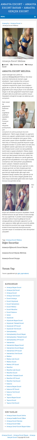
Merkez (9, 356)
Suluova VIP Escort (13, 389)
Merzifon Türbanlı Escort (15, 375)
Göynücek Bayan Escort (15, 320)
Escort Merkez (11, 307)
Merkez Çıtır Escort (13, 359)
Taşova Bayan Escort (14, 397)
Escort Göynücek (12, 301)
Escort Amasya (12, 298)
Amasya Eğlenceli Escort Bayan (15, 247)
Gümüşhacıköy (11, 331)
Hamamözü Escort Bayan (15, 348)
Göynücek (10, 318)
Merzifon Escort (12, 373)
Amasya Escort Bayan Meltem (14, 253)
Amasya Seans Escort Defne (16, 415)
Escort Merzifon (12, 309)
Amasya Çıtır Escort (13, 290)
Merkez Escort (11, 362)
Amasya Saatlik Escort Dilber (16, 418)
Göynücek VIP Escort (14, 326)
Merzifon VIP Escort (13, 378)
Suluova (9, 384)
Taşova (9, 395)
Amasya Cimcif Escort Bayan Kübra (18, 426)
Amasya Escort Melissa (14, 240)
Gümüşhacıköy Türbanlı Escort (17, 337)
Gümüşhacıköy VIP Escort (15, 340)
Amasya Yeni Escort (13, 296)
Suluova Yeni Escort (13, 392)
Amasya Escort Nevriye (14, 421)
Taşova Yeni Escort (13, 403)
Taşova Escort (11, 400)
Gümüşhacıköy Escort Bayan (16, 334)
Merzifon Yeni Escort (13, 381)
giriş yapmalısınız (23, 273)
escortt (6, 64)
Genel (9, 315)
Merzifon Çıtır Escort (13, 370)
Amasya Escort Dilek (13, 424)
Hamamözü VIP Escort (14, 351)
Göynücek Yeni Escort (14, 329)
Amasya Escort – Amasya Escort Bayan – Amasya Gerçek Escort (18, 7)
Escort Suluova (12, 312)
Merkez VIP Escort (13, 364)
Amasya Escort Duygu (11, 258)
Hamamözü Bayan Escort (15, 345)
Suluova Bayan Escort (14, 386)
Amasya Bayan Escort (14, 287)
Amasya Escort (12, 293)
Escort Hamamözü (13, 304)
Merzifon (10, 367)
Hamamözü (10, 342)
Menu (3, 16)
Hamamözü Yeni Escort (14, 353)
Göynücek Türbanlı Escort (15, 323)
